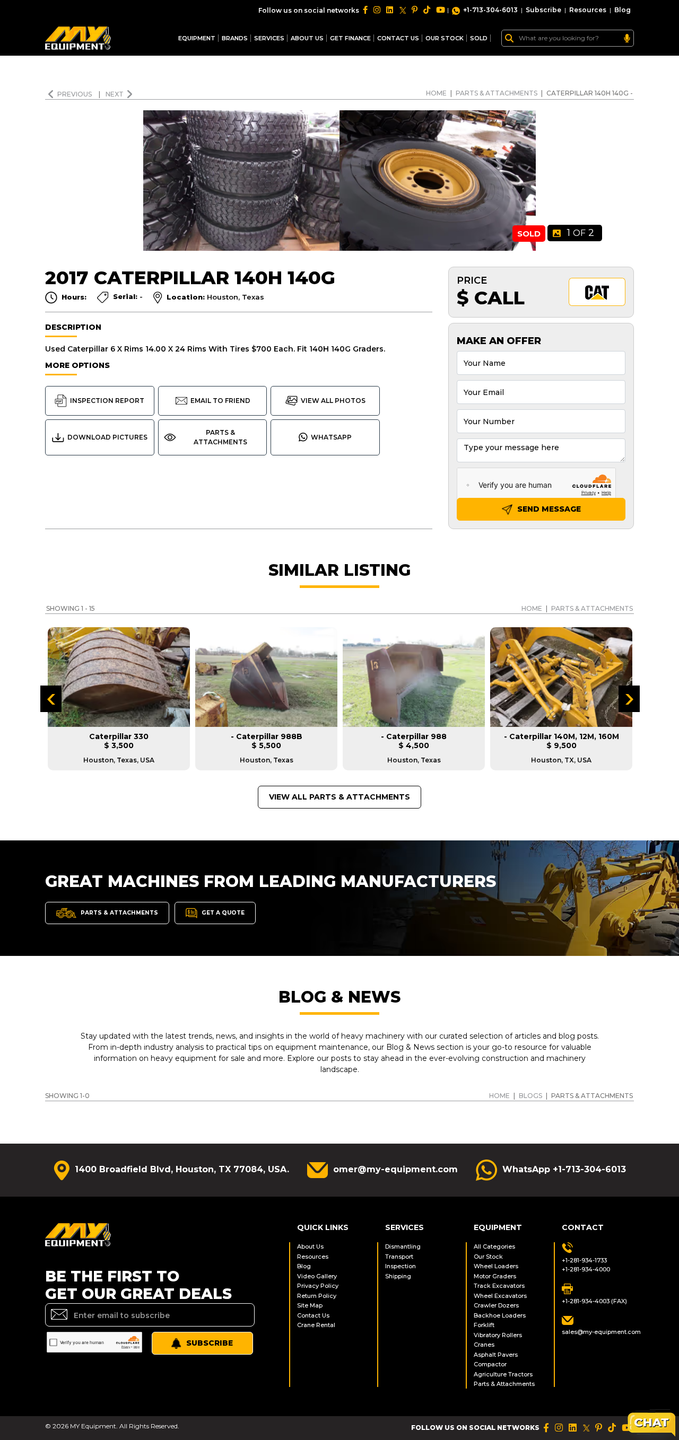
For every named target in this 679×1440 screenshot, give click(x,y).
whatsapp (331, 437)
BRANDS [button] (235, 38)
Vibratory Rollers (498, 1335)
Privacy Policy (317, 1285)
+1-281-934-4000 (586, 1269)
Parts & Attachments (496, 93)
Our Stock (488, 1256)
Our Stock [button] (444, 38)
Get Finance (350, 38)
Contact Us (313, 1315)
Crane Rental (316, 1325)
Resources (587, 10)
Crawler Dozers (496, 1305)
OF (580, 233)
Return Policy (316, 1295)
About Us (307, 38)
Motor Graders (495, 1276)
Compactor (490, 1364)
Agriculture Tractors (503, 1374)
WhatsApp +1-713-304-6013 (564, 1169)
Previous (75, 94)
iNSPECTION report (107, 401)
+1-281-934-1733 (584, 1260)
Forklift (484, 1325)
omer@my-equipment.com (395, 1169)
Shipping (398, 1276)
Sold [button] (479, 38)
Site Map (310, 1305)
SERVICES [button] (269, 38)
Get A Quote (222, 912)
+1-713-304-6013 (490, 10)
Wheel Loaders (496, 1266)
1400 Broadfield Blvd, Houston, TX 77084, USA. (182, 1169)
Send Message (548, 509)
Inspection (400, 1266)
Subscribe (543, 10)
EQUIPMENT (196, 38)
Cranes (484, 1344)
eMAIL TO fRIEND (220, 401)
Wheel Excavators (500, 1295)
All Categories (494, 1246)
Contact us (398, 38)
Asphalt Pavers (496, 1354)
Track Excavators (499, 1285)
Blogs (530, 1096)
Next (115, 94)
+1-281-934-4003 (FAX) (594, 1301)
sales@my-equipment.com (598, 1332)
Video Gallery (317, 1276)
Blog (622, 10)
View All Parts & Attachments (339, 797)
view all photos (333, 401)
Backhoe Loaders (500, 1315)
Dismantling (403, 1246)
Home (436, 93)
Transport (399, 1256)
